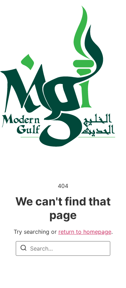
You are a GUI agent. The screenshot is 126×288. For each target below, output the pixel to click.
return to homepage (84, 231)
